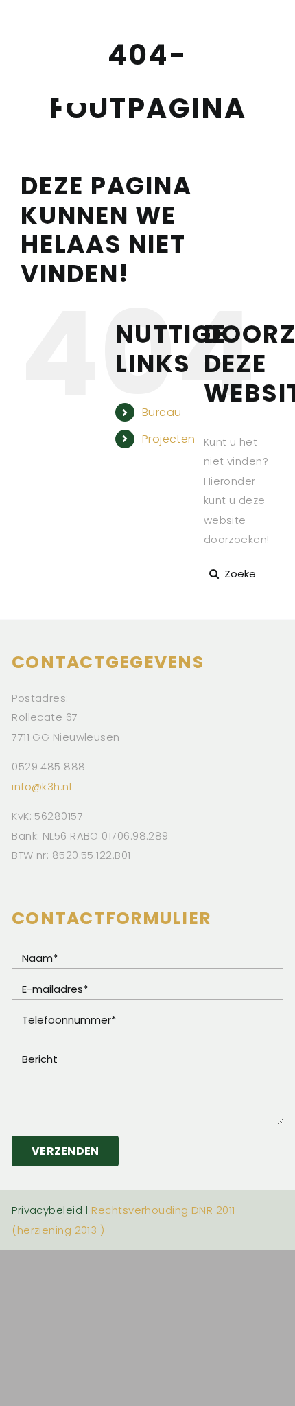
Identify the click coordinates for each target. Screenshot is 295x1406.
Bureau (162, 412)
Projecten (169, 439)
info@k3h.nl (41, 786)
